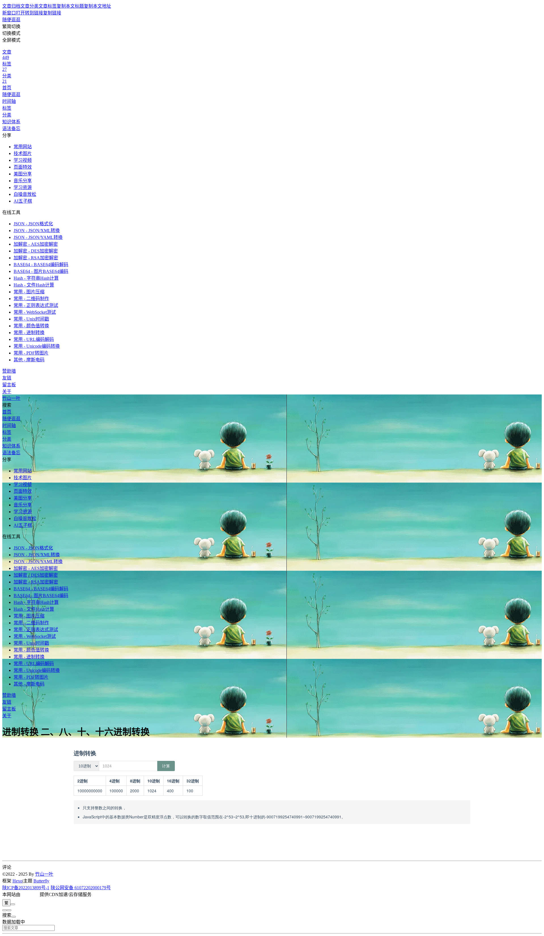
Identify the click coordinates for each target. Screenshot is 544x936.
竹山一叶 (44, 874)
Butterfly (41, 880)
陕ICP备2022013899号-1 (25, 887)
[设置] (4, 910)
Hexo (17, 880)
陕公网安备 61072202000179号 (81, 887)
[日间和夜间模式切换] (12, 904)
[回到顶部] (9, 910)
